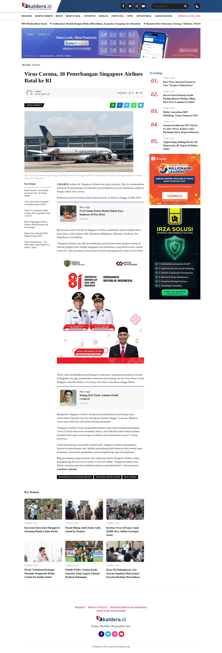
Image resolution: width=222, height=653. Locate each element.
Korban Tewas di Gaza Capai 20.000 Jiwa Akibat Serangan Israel (122, 531)
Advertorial (144, 16)
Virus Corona (130, 477)
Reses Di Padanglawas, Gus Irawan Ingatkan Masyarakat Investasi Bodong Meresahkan (123, 573)
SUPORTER (89, 16)
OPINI (130, 16)
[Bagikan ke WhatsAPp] (134, 105)
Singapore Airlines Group (108, 477)
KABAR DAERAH (163, 16)
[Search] (185, 6)
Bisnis (59, 16)
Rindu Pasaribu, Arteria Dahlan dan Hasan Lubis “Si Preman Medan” (36, 193)
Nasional (36, 65)
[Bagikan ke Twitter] (127, 105)
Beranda (26, 65)
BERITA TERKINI (43, 16)
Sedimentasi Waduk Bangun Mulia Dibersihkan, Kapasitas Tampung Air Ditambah (76, 23)
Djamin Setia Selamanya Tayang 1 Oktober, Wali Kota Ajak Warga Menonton (167, 23)
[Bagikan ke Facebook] (120, 105)
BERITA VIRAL (73, 16)
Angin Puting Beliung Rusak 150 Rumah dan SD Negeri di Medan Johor (180, 145)
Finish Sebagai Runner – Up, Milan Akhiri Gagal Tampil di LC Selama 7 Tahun (37, 245)
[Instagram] (136, 6)
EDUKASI (103, 16)
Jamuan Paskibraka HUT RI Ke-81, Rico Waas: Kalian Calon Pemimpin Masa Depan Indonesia (181, 128)
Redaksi (80, 607)
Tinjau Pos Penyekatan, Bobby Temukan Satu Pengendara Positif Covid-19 (37, 213)
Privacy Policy (97, 607)
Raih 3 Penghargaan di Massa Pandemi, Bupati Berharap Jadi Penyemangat (36, 224)
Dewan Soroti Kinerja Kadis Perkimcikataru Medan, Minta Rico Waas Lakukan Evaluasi (179, 98)
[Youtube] (143, 6)
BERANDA (27, 16)
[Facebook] (123, 6)
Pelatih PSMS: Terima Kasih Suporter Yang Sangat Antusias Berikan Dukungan (82, 573)
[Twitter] (129, 6)
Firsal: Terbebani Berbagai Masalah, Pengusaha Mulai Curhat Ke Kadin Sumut (39, 573)
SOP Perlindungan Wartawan (128, 607)
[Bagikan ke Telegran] (140, 105)
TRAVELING (117, 16)
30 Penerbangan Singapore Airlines (75, 477)
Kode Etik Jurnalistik (111, 611)
